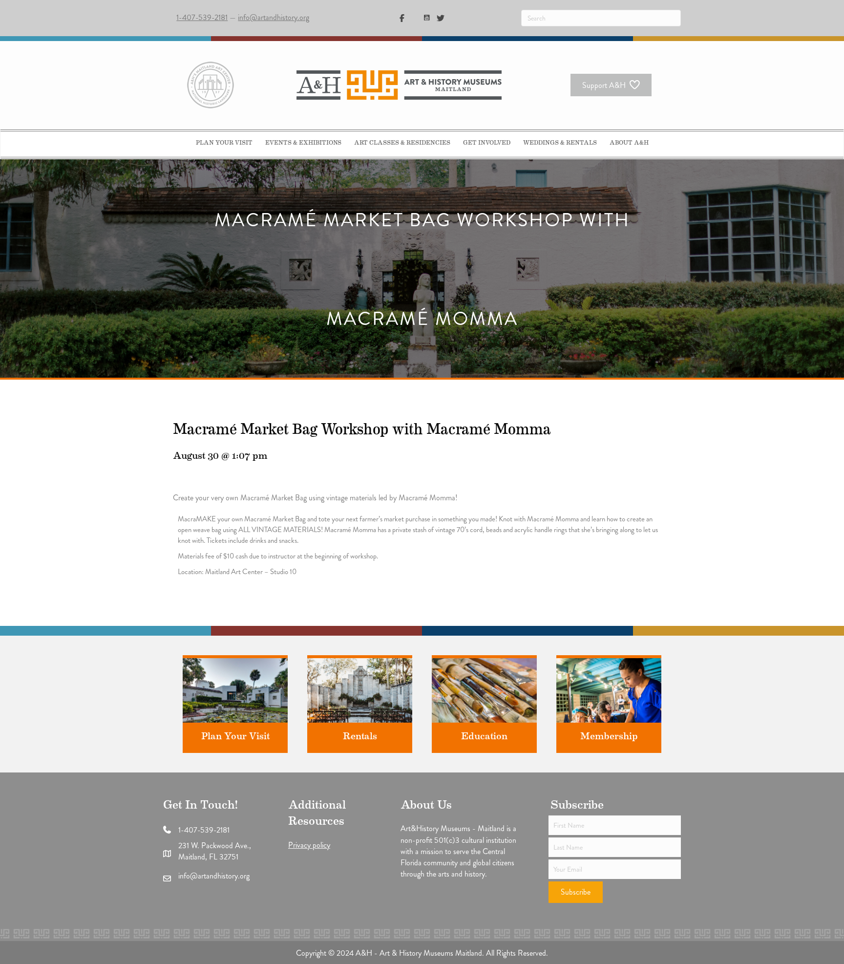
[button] (576, 892)
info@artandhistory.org (273, 17)
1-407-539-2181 (202, 17)
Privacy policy (309, 845)
